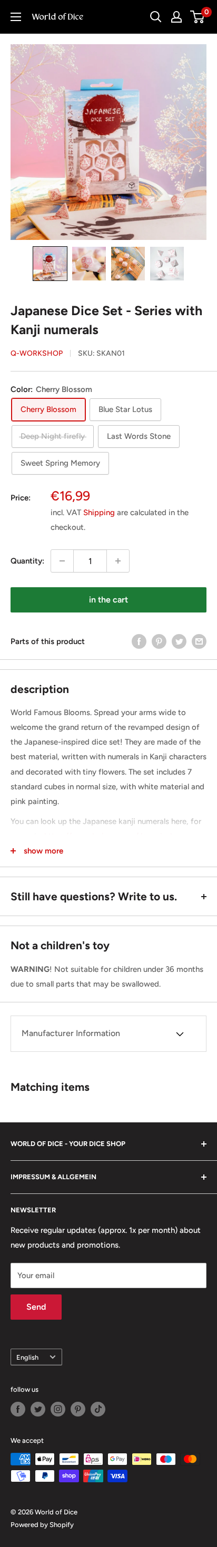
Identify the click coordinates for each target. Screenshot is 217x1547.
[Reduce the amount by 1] (62, 561)
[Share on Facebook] (139, 641)
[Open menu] (16, 17)
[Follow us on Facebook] (18, 1409)
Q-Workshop (37, 353)
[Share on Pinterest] (159, 641)
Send (36, 1307)
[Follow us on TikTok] (98, 1409)
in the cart (108, 600)
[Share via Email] (199, 641)
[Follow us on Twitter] (38, 1409)
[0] (197, 17)
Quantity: (27, 561)
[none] (50, 263)
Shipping (99, 512)
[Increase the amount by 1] (118, 561)
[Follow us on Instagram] (58, 1409)
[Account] (176, 17)
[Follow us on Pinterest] (78, 1409)
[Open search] (156, 17)
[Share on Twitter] (179, 641)
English (27, 1357)
